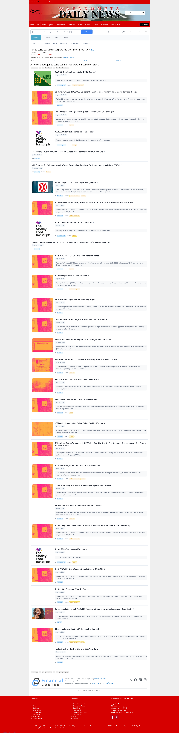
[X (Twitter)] (130, 682)
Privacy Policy (95, 683)
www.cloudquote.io (100, 679)
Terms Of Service (108, 683)
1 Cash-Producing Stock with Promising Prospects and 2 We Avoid (84, 485)
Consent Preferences (9, 732)
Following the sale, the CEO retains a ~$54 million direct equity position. (81, 80)
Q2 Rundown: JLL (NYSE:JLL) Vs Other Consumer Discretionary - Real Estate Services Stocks (96, 92)
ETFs (57, 38)
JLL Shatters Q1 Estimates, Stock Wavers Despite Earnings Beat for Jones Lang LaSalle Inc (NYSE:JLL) (78, 165)
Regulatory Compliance (77, 85)
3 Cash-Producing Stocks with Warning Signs (75, 299)
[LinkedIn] (140, 682)
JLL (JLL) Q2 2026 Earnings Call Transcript (75, 132)
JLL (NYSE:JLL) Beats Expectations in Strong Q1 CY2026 (80, 569)
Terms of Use (88, 726)
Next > (67, 68)
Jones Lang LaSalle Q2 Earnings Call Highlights (76, 182)
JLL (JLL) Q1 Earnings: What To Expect (72, 589)
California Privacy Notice (51, 728)
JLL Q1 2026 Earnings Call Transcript (72, 549)
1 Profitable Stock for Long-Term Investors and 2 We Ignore (81, 319)
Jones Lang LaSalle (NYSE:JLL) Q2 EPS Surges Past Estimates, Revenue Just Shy (68, 152)
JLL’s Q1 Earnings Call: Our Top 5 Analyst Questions (77, 465)
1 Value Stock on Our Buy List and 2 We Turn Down (77, 649)
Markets (36, 38)
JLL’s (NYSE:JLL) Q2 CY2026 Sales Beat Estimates (77, 256)
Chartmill (37, 158)
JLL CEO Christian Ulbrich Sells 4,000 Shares (76, 72)
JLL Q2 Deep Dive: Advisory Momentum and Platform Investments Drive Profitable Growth (94, 202)
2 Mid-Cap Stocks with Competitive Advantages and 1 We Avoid (83, 339)
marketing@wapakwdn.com (125, 712)
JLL (92, 49)
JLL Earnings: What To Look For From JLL (73, 276)
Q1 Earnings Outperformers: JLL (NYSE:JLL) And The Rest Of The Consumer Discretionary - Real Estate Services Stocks (100, 444)
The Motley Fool (61, 85)
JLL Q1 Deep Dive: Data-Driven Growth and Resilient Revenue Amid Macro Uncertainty (92, 525)
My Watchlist (125, 32)
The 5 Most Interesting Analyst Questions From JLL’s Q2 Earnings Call (86, 112)
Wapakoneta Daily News (53, 726)
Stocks (47, 38)
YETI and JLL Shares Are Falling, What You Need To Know (80, 423)
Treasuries (86, 44)
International (75, 44)
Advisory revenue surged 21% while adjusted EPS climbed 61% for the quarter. (83, 140)
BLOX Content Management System (118, 726)
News (55, 44)
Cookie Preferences (66, 728)
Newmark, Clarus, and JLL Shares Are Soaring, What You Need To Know (86, 359)
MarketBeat (60, 195)
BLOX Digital (136, 726)
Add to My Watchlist (68, 57)
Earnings (72, 125)
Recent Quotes (108, 32)
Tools (66, 38)
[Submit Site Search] (143, 13)
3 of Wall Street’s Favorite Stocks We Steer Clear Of (77, 379)
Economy (72, 372)
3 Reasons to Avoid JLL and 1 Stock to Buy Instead (77, 629)
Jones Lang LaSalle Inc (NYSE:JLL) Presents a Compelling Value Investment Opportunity (95, 609)
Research (119, 60)
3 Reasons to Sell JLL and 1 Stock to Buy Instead (76, 399)
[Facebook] (135, 682)
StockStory (60, 105)
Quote (53, 60)
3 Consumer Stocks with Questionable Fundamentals (78, 505)
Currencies (63, 44)
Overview (47, 44)
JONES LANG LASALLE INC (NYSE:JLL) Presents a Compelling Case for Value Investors (71, 242)
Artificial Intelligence (75, 195)
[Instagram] (145, 682)
